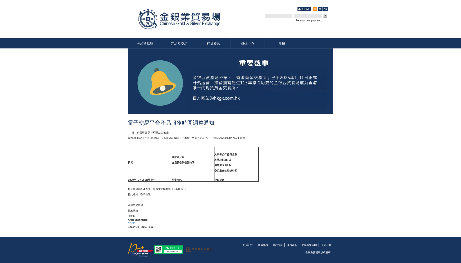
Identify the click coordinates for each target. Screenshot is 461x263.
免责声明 (292, 245)
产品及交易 (179, 43)
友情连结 (263, 245)
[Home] (180, 19)
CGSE (131, 223)
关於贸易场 (145, 43)
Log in (325, 16)
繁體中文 (320, 9)
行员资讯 (213, 43)
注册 (282, 43)
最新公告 (326, 245)
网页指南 (277, 245)
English (325, 9)
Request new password (309, 20)
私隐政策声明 (309, 245)
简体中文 (315, 9)
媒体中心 (247, 43)
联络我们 (248, 245)
